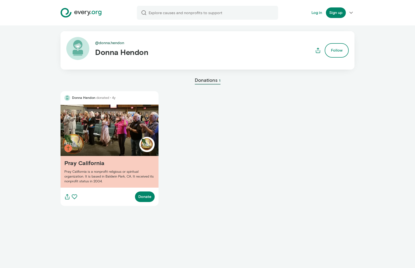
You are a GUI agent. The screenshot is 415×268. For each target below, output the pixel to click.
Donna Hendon (83, 98)
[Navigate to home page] (81, 13)
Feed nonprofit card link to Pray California (98, 146)
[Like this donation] (74, 197)
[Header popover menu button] (351, 12)
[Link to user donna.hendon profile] (67, 98)
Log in (316, 12)
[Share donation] (67, 197)
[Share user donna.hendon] (318, 50)
